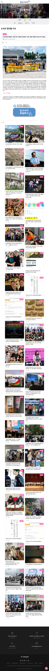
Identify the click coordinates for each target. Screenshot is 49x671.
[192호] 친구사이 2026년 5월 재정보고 (13, 538)
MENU (2, 2)
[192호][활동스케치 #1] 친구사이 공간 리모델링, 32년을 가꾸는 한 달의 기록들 (14, 415)
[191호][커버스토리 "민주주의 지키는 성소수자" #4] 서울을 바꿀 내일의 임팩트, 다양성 (34, 615)
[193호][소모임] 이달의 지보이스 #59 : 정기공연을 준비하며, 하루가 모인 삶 (13, 293)
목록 (3, 122)
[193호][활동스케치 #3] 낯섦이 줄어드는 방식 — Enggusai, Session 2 (14, 244)
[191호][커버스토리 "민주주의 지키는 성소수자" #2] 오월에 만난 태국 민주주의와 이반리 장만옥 (34, 589)
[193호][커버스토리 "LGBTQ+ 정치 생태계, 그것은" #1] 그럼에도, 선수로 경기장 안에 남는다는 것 (34, 170)
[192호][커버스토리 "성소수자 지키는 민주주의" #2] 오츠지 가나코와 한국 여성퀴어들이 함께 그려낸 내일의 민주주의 (14, 390)
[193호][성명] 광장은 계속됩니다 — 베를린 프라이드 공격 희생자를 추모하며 (14, 340)
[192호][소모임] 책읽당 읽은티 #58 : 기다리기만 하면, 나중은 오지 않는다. (13, 488)
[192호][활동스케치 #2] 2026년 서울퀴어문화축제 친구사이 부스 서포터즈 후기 (34, 419)
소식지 (25, 13)
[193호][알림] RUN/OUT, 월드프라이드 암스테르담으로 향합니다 (34, 319)
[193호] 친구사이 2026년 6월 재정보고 (33, 295)
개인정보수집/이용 (23, 663)
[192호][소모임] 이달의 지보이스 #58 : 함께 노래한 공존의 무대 (33, 493)
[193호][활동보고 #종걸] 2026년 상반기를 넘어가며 (34, 144)
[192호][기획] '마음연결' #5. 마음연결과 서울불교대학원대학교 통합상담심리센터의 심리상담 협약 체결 (14, 514)
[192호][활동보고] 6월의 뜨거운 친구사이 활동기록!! (14, 365)
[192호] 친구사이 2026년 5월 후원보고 (33, 541)
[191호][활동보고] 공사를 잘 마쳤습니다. (34, 564)
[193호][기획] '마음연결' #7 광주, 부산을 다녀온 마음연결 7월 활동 (34, 247)
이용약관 (8, 663)
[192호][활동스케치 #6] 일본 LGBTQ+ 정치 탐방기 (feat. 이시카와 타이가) (33, 468)
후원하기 (35, 663)
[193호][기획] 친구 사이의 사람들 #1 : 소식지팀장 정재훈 (13, 268)
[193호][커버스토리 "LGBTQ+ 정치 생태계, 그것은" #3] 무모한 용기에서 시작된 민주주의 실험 (34, 196)
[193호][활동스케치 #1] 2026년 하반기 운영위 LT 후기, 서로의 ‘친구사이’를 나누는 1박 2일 (14, 219)
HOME (18, 13)
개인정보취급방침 (15, 663)
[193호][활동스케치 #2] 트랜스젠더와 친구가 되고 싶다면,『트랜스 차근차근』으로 (34, 222)
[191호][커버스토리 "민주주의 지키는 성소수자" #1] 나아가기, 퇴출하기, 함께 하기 (14, 589)
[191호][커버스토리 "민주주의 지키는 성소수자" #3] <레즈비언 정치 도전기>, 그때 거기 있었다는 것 (14, 615)
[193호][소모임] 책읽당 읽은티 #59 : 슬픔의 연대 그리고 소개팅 (33, 271)
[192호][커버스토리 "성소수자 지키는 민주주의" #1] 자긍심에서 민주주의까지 (34, 367)
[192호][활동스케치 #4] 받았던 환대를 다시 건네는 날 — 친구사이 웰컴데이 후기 (34, 444)
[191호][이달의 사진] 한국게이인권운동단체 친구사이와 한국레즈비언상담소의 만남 (12, 563)
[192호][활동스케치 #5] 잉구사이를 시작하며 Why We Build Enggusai (13, 464)
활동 (22, 13)
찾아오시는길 (30, 663)
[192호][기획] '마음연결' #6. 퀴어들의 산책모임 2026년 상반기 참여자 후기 (33, 517)
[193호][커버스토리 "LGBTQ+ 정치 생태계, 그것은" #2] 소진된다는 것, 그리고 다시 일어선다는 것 (14, 193)
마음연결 (40, 663)
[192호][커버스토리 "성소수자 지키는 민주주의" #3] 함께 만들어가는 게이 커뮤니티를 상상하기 (33, 393)
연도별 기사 (30, 13)
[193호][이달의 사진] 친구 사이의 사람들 (14, 144)
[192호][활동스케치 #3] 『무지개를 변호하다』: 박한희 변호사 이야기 (13, 439)
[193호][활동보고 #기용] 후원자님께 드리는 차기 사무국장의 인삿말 (14, 167)
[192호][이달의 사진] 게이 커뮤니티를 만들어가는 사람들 (33, 343)
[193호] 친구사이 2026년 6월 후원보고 (13, 317)
